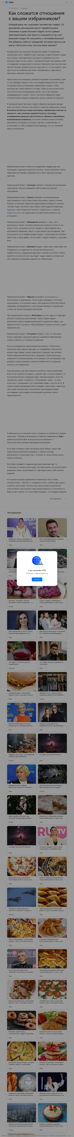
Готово (37, 579)
